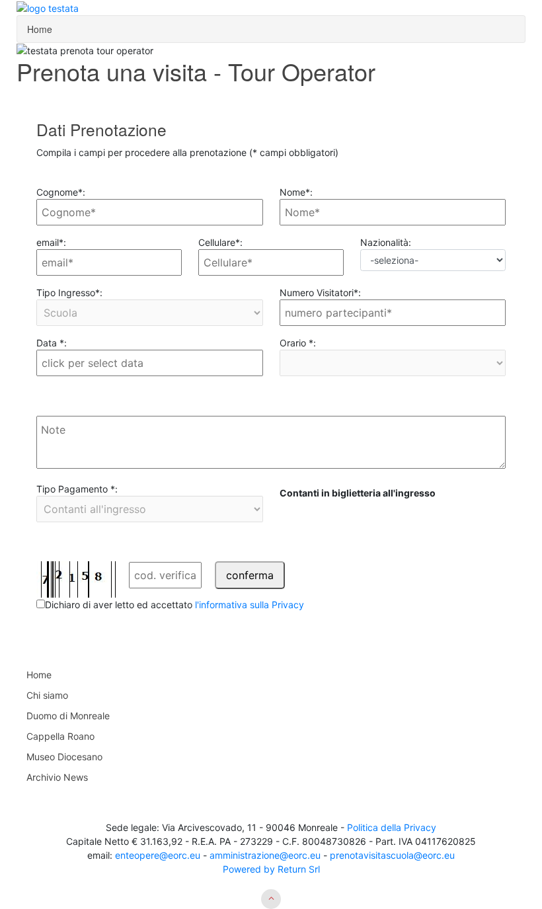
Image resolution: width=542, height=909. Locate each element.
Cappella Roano (60, 736)
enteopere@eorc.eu (156, 855)
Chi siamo (47, 695)
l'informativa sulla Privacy (249, 604)
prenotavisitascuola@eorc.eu (392, 855)
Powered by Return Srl (271, 869)
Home (39, 29)
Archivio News (57, 777)
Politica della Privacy (391, 827)
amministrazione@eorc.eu (264, 855)
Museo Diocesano (64, 756)
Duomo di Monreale (68, 715)
